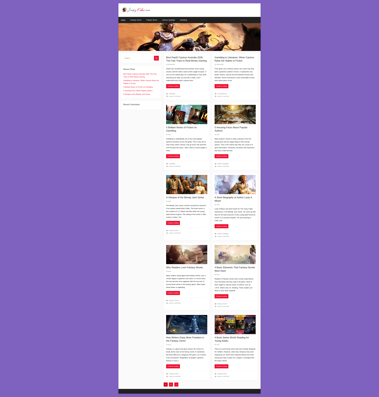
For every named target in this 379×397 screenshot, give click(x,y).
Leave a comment (175, 96)
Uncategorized (222, 93)
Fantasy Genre (135, 20)
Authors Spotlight (168, 20)
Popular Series (151, 20)
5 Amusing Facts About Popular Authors (137, 91)
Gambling (183, 20)
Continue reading (173, 86)
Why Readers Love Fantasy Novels (184, 267)
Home (123, 20)
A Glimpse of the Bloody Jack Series (185, 197)
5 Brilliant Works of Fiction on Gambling (138, 87)
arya (169, 134)
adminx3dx (220, 64)
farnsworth (171, 64)
